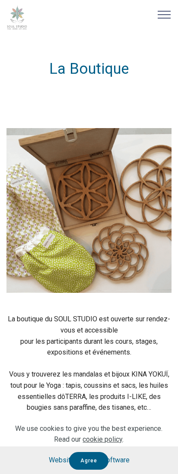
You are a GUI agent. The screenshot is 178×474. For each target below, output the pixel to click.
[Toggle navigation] (164, 14)
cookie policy (102, 439)
